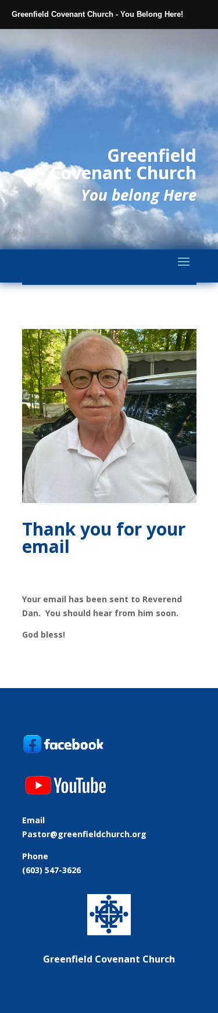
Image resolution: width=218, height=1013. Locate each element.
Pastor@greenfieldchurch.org (84, 834)
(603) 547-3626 (51, 869)
